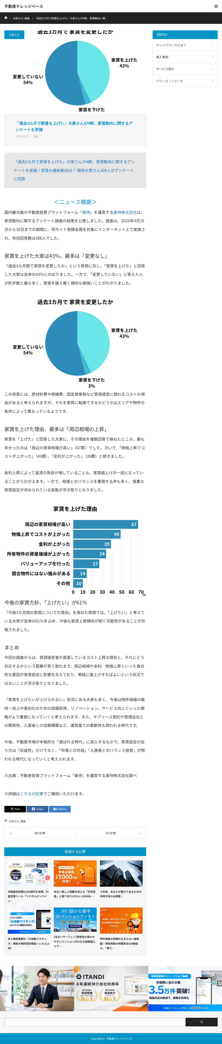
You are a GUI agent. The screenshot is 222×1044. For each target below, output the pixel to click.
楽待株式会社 (125, 212)
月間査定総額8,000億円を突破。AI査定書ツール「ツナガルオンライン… (28, 896)
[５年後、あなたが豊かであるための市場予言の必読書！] (121, 873)
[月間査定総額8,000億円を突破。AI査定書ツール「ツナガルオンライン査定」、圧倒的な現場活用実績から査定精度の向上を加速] (29, 873)
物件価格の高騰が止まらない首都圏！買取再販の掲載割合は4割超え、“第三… (119, 943)
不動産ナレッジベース (23, 6)
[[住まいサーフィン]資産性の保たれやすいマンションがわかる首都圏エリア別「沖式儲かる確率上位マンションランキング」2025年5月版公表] (75, 919)
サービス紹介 (165, 69)
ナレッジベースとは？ (171, 45)
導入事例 (162, 57)
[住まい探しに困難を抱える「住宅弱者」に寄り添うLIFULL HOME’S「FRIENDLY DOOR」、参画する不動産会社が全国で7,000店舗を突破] (75, 873)
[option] (37, 988)
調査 (36, 136)
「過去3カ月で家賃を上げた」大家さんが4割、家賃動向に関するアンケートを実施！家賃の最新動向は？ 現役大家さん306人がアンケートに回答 (74, 170)
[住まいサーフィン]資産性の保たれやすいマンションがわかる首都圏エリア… (74, 941)
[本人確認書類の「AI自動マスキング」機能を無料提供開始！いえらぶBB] (29, 920)
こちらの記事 (31, 793)
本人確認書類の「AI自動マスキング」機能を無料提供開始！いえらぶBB (28, 943)
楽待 (86, 212)
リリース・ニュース (169, 81)
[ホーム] (5, 17)
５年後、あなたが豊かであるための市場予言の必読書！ (121, 894)
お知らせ (14, 34)
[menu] (216, 6)
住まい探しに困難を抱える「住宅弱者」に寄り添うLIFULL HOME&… (74, 894)
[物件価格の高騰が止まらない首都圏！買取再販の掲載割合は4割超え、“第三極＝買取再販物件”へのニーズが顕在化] (121, 920)
